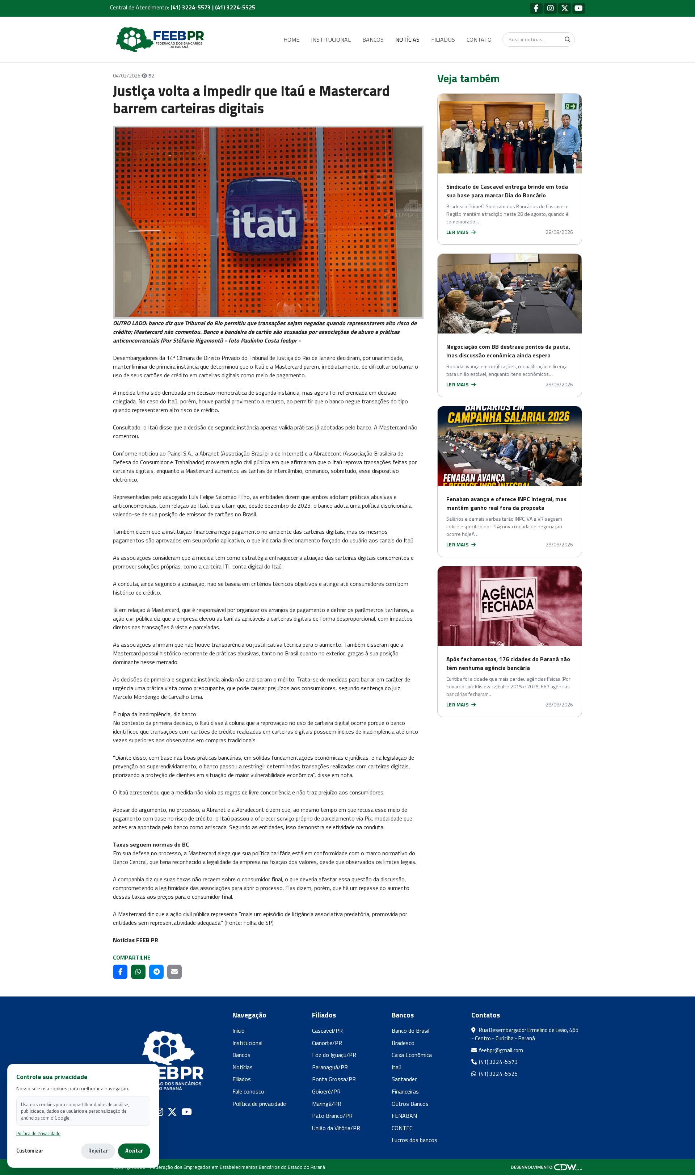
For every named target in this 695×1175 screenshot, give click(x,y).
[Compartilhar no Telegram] (156, 972)
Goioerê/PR (326, 1091)
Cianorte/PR (327, 1042)
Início (238, 1030)
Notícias (242, 1067)
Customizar (29, 1151)
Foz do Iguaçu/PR (334, 1054)
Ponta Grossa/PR (334, 1079)
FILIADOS (443, 39)
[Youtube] (578, 8)
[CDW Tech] (546, 1167)
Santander (404, 1079)
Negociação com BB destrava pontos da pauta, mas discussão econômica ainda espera (508, 351)
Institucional (247, 1042)
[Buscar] (567, 39)
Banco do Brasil (410, 1030)
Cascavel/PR (327, 1030)
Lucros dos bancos (414, 1140)
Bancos (241, 1054)
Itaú (396, 1067)
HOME (291, 39)
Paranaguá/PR (330, 1067)
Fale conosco (248, 1091)
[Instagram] (550, 8)
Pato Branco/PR (332, 1115)
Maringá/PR (326, 1103)
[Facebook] (536, 8)
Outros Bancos (410, 1103)
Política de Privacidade (38, 1133)
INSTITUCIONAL (331, 39)
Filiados (241, 1079)
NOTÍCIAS (407, 39)
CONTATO (479, 39)
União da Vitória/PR (336, 1128)
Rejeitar (98, 1151)
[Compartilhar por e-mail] (174, 972)
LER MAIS (458, 232)
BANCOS (373, 39)
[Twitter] (564, 8)
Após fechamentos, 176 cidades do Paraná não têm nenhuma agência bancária (508, 663)
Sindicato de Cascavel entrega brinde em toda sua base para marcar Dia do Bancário (507, 191)
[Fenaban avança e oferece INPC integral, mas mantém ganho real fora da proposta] (510, 446)
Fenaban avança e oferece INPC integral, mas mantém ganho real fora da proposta (506, 503)
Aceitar (134, 1151)
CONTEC (402, 1128)
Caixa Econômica (412, 1054)
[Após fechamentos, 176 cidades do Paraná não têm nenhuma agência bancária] (510, 606)
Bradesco (403, 1042)
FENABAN (404, 1115)
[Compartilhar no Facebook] (120, 972)
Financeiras (405, 1091)
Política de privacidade (259, 1103)
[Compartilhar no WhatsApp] (138, 972)
